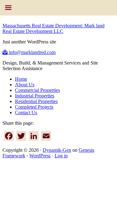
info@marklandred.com (31, 52)
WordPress (40, 155)
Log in (61, 155)
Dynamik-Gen (57, 150)
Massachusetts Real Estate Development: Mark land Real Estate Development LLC (53, 28)
